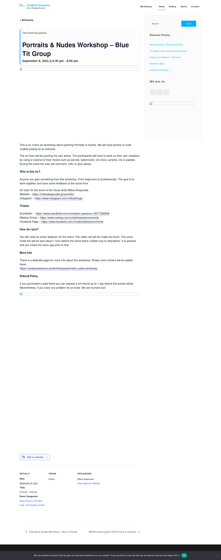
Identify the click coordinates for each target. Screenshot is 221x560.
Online (41, 504)
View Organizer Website (88, 483)
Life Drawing (31, 504)
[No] (217, 555)
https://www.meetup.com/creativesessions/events (69, 217)
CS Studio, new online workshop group (168, 51)
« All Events (26, 20)
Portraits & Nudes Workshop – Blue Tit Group (53, 531)
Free (22, 504)
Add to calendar (35, 457)
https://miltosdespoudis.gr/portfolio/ (53, 194)
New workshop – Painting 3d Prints (166, 44)
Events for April (157, 63)
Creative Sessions (38, 5)
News (162, 6)
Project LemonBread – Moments (165, 57)
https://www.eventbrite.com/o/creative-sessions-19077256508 (72, 213)
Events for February (159, 70)
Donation (38, 500)
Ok (184, 555)
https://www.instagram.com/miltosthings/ (59, 198)
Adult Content (26, 500)
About (184, 6)
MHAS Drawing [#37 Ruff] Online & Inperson (113, 531)
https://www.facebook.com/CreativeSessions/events (72, 221)
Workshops (146, 6)
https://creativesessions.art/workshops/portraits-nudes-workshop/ (59, 268)
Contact (195, 6)
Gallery (172, 6)
